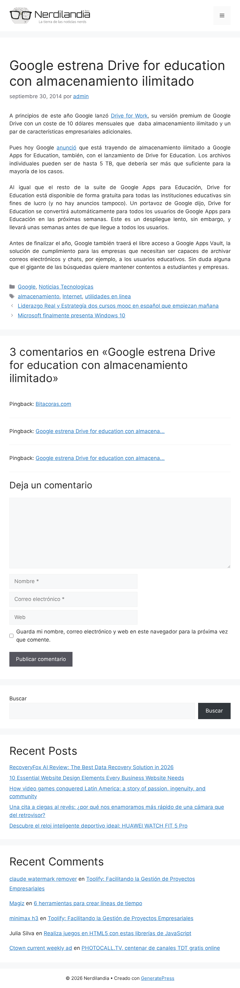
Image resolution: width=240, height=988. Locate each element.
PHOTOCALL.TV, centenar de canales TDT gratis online (151, 948)
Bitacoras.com (53, 404)
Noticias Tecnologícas (66, 287)
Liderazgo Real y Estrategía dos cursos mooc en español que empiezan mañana (118, 306)
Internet (72, 296)
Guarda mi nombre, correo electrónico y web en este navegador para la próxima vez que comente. (122, 635)
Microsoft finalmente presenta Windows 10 (71, 315)
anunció (66, 147)
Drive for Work (129, 116)
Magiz (16, 903)
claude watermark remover (43, 879)
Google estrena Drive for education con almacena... (100, 431)
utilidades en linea (108, 296)
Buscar (18, 698)
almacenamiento (38, 296)
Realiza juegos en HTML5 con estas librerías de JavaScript (117, 933)
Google (27, 287)
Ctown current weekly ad (40, 948)
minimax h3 (23, 918)
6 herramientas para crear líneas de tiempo (88, 903)
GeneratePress (157, 978)
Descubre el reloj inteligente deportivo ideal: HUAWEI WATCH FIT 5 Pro (98, 826)
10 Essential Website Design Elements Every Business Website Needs (96, 778)
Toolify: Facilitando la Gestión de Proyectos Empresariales (120, 918)
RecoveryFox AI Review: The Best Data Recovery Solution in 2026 (91, 767)
